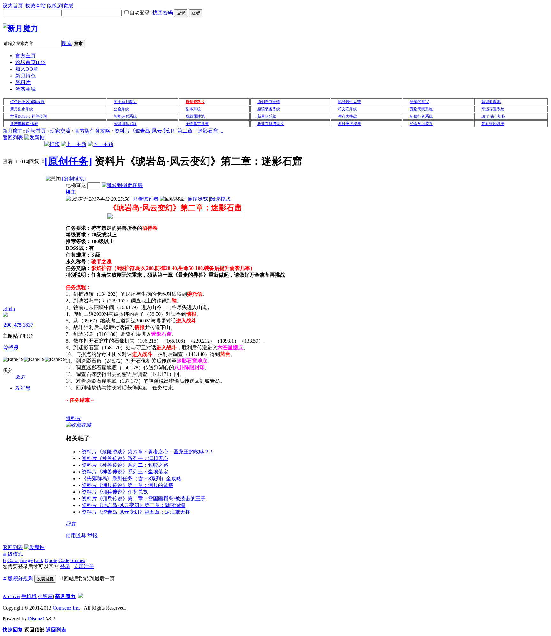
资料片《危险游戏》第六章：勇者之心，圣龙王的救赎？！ (148, 451)
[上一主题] (73, 144)
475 (18, 325)
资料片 (23, 82)
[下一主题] (100, 144)
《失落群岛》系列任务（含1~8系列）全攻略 (131, 478)
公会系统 (121, 109)
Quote (51, 560)
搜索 (67, 43)
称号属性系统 (349, 101)
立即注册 (84, 566)
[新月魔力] (20, 28)
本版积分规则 (18, 578)
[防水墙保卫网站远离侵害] (80, 596)
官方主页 (25, 55)
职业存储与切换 (270, 123)
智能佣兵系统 (125, 116)
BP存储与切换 (493, 116)
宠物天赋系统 (421, 109)
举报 (92, 535)
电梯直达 (76, 185)
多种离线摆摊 (349, 123)
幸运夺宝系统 (492, 109)
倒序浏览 (197, 199)
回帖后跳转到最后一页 (89, 578)
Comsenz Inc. (66, 608)
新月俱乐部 (266, 116)
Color (13, 560)
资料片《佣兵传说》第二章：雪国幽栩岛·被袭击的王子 (144, 498)
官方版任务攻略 (92, 131)
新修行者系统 (421, 116)
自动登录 (139, 12)
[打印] (52, 144)
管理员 (10, 348)
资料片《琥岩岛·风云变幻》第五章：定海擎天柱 (136, 512)
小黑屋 (45, 596)
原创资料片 (195, 101)
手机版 (29, 596)
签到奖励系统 (492, 123)
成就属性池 (195, 116)
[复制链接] (74, 178)
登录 (65, 566)
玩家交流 (60, 131)
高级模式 (13, 554)
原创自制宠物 (268, 101)
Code (63, 560)
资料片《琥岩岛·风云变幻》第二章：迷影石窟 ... (168, 131)
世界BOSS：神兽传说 (28, 116)
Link (38, 560)
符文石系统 (347, 109)
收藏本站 (35, 5)
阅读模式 (220, 199)
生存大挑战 (347, 116)
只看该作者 (145, 199)
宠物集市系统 (197, 123)
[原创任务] (68, 161)
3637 (28, 325)
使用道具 (76, 535)
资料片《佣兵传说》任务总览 (115, 492)
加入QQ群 (26, 69)
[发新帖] (34, 137)
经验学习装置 (421, 123)
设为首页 (13, 5)
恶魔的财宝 (419, 101)
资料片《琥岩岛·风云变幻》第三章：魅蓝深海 (133, 505)
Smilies (77, 560)
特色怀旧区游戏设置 (27, 101)
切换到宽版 (60, 5)
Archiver (11, 596)
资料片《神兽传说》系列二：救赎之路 (125, 465)
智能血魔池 (491, 101)
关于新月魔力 (125, 101)
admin (9, 309)
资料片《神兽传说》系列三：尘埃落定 (125, 471)
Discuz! (36, 618)
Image (26, 560)
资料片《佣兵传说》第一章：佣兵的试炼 (127, 485)
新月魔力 (13, 131)
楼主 (71, 192)
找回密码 (162, 12)
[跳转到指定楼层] (122, 185)
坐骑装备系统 (268, 109)
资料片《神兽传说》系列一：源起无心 (125, 458)
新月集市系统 (21, 109)
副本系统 (193, 109)
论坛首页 (30, 62)
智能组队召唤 (125, 123)
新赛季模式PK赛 (24, 123)
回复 (71, 523)
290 (7, 325)
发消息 (23, 388)
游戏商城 (25, 89)
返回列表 (13, 137)
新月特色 (25, 75)
